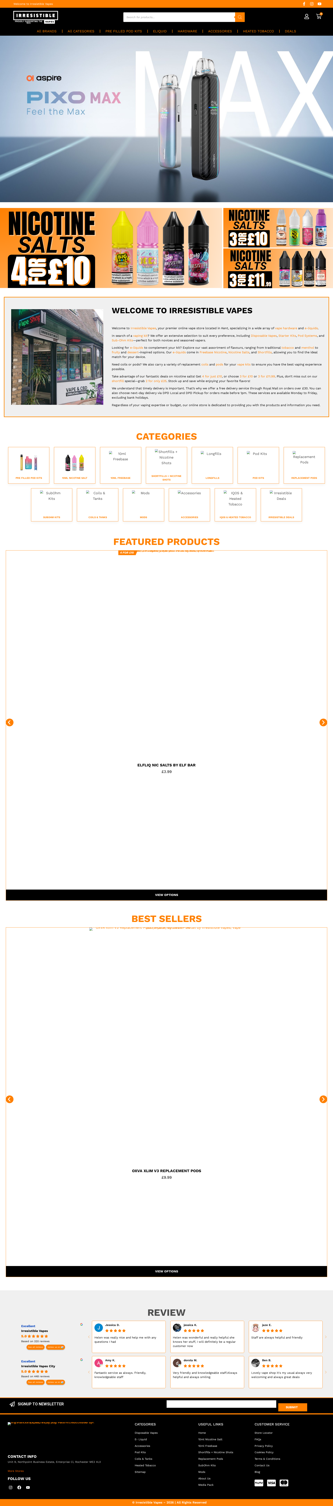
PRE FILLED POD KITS (123, 31)
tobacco (288, 347)
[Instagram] (312, 4)
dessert (133, 352)
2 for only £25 (156, 381)
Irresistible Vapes (34, 1331)
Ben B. (266, 1360)
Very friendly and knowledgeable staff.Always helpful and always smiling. (205, 1375)
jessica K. (190, 1325)
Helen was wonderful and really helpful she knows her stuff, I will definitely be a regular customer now (204, 1342)
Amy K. (110, 1360)
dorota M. (190, 1360)
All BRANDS (47, 31)
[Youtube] (319, 4)
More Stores (16, 1470)
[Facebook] (19, 1487)
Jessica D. (112, 1325)
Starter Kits (287, 336)
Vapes (143, 328)
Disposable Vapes (264, 336)
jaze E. (267, 1325)
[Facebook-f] (304, 4)
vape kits (244, 364)
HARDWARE (187, 31)
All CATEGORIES (81, 31)
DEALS (290, 31)
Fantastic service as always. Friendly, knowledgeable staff (120, 1375)
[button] (9, 722)
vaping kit (140, 336)
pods (219, 364)
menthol (307, 347)
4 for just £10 (212, 376)
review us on (54, 1347)
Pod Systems (307, 336)
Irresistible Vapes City (38, 1366)
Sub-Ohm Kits (122, 340)
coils (204, 364)
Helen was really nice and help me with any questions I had (125, 1340)
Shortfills (265, 352)
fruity (116, 352)
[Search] (240, 17)
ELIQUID (160, 31)
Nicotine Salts (238, 352)
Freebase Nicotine (213, 352)
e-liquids (311, 328)
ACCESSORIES (220, 31)
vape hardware (286, 328)
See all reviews (35, 1347)
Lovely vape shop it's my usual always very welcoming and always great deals (281, 1375)
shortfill (118, 381)
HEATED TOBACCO (258, 31)
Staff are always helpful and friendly (277, 1337)
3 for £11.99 (266, 376)
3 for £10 (246, 376)
